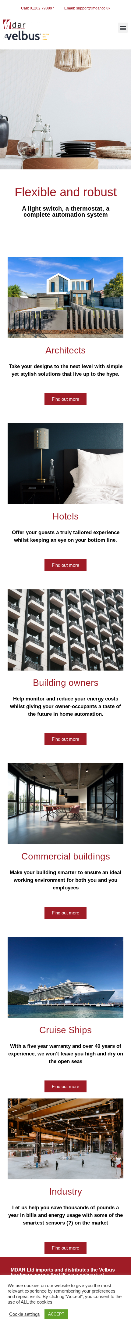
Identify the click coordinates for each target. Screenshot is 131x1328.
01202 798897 (42, 8)
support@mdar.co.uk (93, 8)
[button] (123, 28)
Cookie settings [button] (24, 1314)
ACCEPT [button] (56, 1314)
